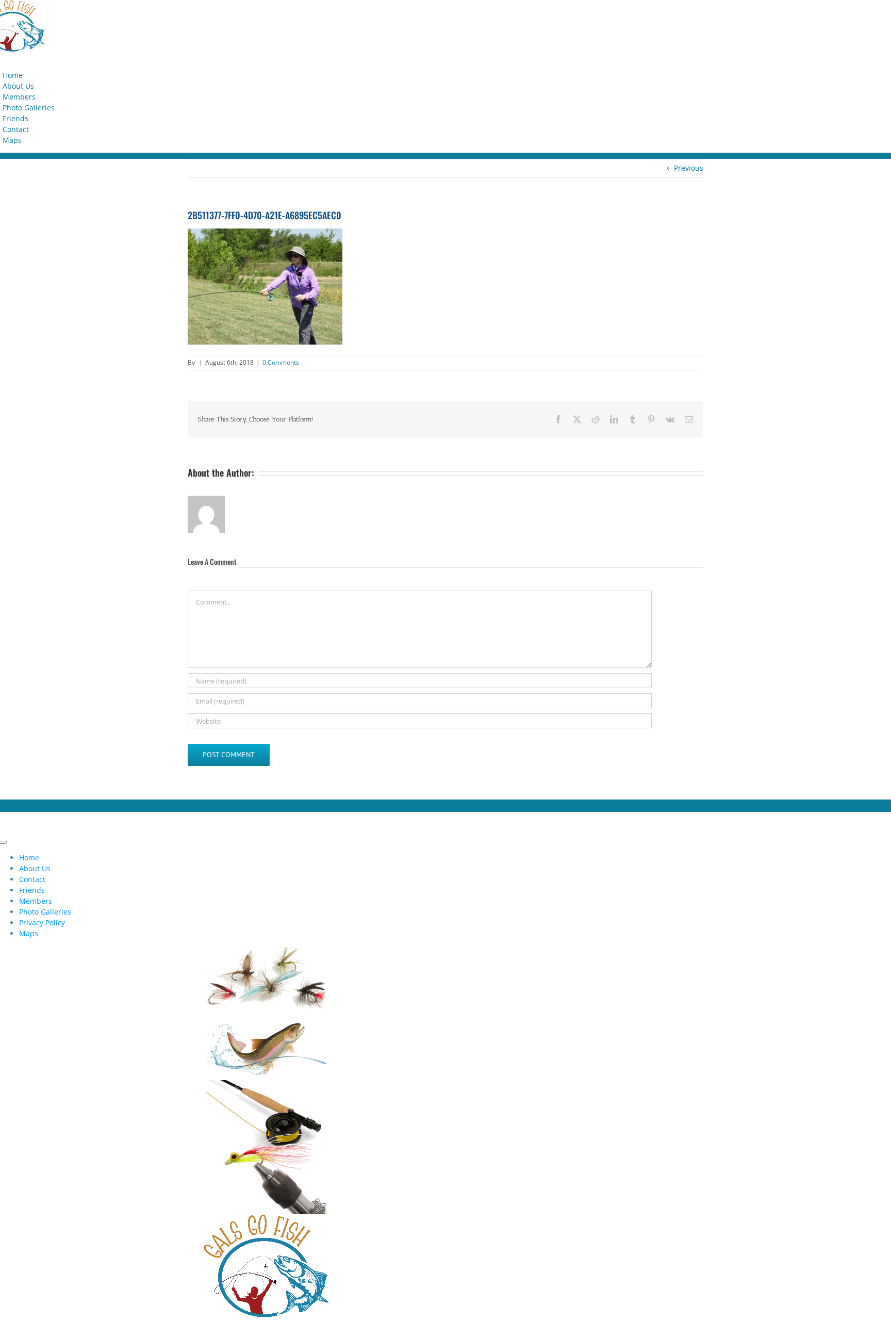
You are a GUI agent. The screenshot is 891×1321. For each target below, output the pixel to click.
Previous (688, 168)
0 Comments (280, 362)
